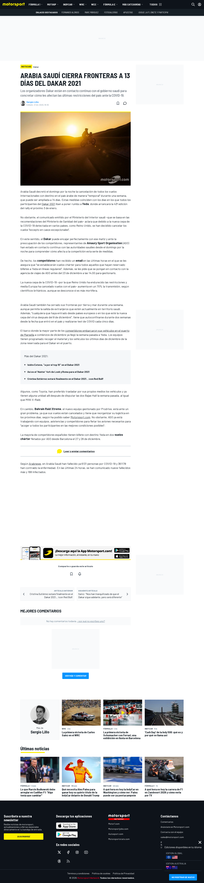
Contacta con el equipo (172, 832)
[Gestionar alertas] (79, 574)
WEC (93, 4)
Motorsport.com (80, 417)
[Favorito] (118, 103)
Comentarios (167, 821)
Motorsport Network (88, 877)
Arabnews (35, 463)
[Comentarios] (126, 103)
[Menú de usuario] (199, 4)
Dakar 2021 (48, 204)
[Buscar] (193, 4)
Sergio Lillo (32, 102)
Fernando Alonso (70, 12)
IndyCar (67, 4)
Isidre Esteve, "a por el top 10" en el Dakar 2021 (53, 364)
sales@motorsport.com (172, 837)
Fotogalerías (111, 12)
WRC (81, 4)
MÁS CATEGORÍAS (131, 4)
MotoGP (51, 4)
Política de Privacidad (123, 873)
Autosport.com (115, 834)
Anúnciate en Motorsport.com (175, 827)
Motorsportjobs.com (118, 828)
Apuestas (128, 12)
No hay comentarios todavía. (75, 621)
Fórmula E (109, 4)
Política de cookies (101, 873)
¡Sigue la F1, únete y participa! (153, 12)
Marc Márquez (91, 12)
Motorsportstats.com (119, 839)
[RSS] (68, 861)
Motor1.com (114, 823)
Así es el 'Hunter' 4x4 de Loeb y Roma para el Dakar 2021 (58, 371)
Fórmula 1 (34, 4)
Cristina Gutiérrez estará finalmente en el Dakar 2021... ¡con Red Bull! (65, 378)
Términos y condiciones (78, 873)
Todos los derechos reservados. (117, 877)
